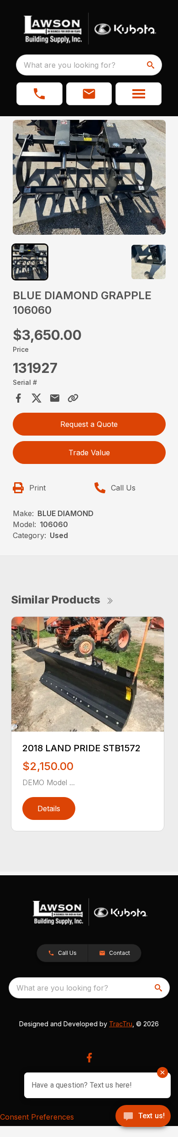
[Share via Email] (54, 398)
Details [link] (48, 808)
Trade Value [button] (89, 452)
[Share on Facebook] (18, 398)
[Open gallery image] (89, 177)
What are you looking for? (69, 65)
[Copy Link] (73, 398)
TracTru (120, 1024)
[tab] (30, 262)
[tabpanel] (89, 179)
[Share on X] (36, 398)
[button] (39, 93)
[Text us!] (143, 1116)
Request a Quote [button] (89, 424)
